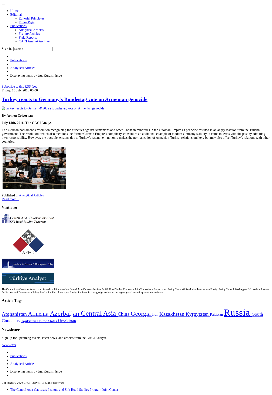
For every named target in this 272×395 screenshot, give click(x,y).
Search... (7, 48)
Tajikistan (29, 321)
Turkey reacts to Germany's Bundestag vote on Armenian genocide (74, 99)
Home (14, 11)
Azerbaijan (65, 313)
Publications (18, 26)
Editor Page (26, 22)
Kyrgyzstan (198, 314)
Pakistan (217, 314)
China (124, 314)
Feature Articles (29, 33)
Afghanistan (15, 314)
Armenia (39, 314)
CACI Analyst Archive (34, 41)
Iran (155, 314)
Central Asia (99, 313)
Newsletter (9, 345)
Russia (238, 312)
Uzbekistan (67, 321)
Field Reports (28, 37)
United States (47, 321)
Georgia (141, 313)
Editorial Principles (31, 18)
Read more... (10, 199)
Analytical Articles (31, 30)
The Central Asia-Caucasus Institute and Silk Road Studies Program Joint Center (64, 389)
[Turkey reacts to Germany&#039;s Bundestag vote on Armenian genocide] (53, 108)
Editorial (16, 14)
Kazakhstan (172, 314)
